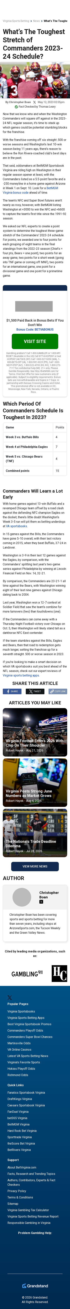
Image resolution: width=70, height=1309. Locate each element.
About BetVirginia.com (21, 1167)
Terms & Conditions (20, 1197)
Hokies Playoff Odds (21, 1068)
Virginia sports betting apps (21, 675)
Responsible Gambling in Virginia (28, 1223)
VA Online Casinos (19, 1049)
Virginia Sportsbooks (21, 1011)
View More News (35, 866)
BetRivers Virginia (19, 1150)
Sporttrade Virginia (19, 1137)
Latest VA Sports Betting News (27, 1056)
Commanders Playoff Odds (25, 1030)
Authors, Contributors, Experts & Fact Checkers (31, 1182)
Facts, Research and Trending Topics (31, 1174)
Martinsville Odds (19, 1043)
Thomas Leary (47, 106)
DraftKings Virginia (19, 1099)
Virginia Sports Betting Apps (25, 1018)
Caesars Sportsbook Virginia (26, 1105)
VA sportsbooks (16, 526)
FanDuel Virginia (18, 1112)
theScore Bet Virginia (21, 1143)
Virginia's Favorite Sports (23, 1062)
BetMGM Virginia (18, 1124)
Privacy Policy (16, 1191)
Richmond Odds (17, 1075)
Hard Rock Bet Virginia (22, 1131)
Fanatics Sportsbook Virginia (26, 1092)
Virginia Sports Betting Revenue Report (32, 1216)
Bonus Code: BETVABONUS (35, 329)
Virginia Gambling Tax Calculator (28, 1210)
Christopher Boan (20, 102)
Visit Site (35, 341)
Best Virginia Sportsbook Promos (29, 1024)
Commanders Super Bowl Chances (29, 1037)
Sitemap (12, 1204)
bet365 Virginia (17, 1118)
